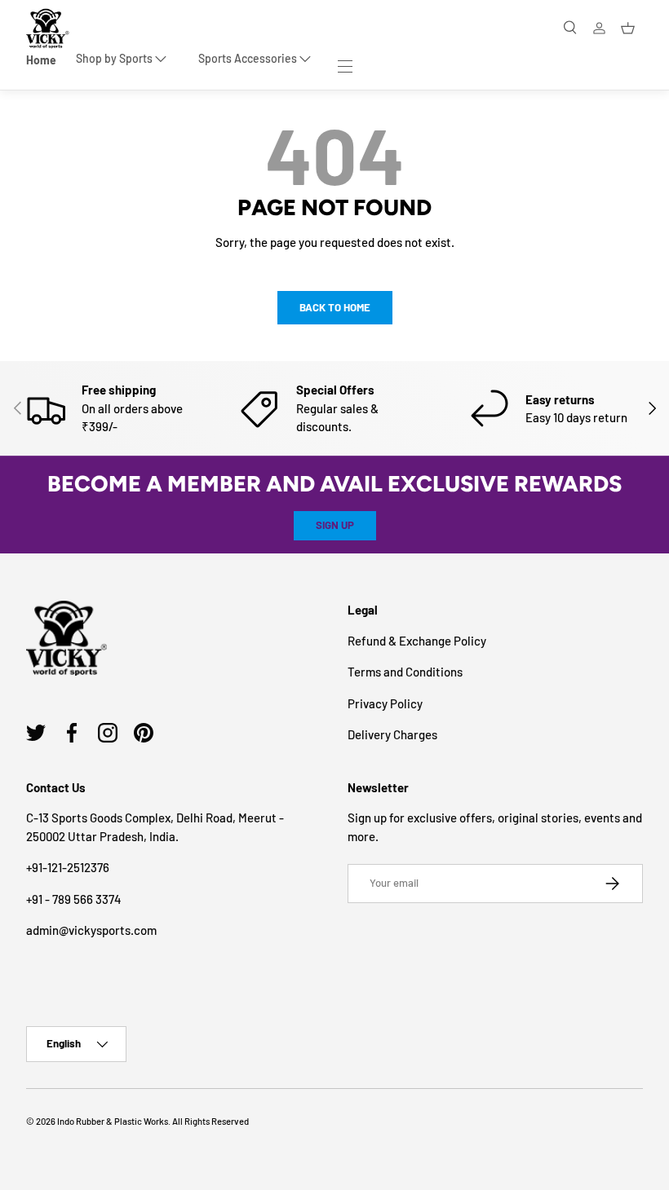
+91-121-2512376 (67, 867)
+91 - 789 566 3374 (74, 899)
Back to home (334, 307)
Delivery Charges (392, 734)
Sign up (335, 524)
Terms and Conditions (405, 671)
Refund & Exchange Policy (417, 640)
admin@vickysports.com (91, 930)
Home (41, 60)
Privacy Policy (385, 703)
